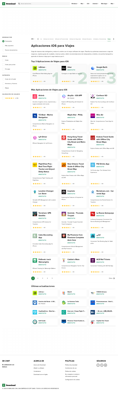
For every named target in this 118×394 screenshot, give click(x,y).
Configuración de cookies (72, 379)
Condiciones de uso (71, 368)
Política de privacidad (71, 365)
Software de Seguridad (75, 39)
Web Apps (104, 3)
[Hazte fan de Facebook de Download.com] (98, 365)
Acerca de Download (40, 365)
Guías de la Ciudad (10, 79)
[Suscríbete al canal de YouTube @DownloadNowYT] (105, 365)
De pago (7, 69)
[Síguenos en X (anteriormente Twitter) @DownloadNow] (101, 365)
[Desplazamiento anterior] (38, 39)
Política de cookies (70, 371)
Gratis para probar (10, 64)
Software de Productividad (61, 39)
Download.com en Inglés (41, 374)
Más (112, 3)
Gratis (6, 60)
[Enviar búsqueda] (19, 3)
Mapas (7, 88)
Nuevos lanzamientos (11, 50)
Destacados (8, 41)
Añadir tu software (39, 368)
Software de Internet (48, 39)
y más (16, 98)
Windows (74, 3)
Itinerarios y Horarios (11, 83)
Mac (82, 3)
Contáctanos (37, 371)
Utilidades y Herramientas (99, 39)
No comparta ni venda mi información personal (72, 375)
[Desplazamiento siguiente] (113, 39)
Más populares (9, 45)
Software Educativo (87, 39)
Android (95, 3)
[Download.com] (8, 3)
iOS (88, 3)
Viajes (109, 39)
